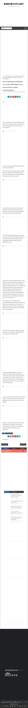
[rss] (18, 706)
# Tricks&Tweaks (9, 433)
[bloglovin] (13, 706)
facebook (22, 448)
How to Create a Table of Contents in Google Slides (16, 507)
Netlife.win (23, 702)
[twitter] (5, 706)
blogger (5, 448)
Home (4, 76)
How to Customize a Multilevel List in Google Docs (17, 512)
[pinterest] (10, 706)
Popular (14, 492)
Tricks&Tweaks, (18, 93)
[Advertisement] (14, 17)
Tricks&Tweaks (9, 76)
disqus (14, 448)
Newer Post (4, 444)
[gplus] (7, 706)
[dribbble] (15, 706)
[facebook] (2, 706)
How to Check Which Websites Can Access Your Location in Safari (16, 495)
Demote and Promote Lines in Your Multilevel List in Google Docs (16, 518)
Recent (7, 492)
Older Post (23, 444)
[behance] (20, 706)
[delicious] (25, 706)
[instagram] (23, 706)
